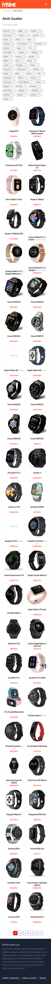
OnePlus (37, 90)
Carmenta (9, 82)
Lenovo (20, 56)
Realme (36, 52)
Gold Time (9, 90)
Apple (22, 31)
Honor (8, 39)
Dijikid (8, 61)
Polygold (21, 65)
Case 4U (9, 69)
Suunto (21, 95)
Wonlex (23, 90)
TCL (32, 48)
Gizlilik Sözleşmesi (10, 978)
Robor (31, 61)
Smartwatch (24, 44)
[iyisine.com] (9, 4)
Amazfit (9, 31)
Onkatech (9, 78)
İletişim (43, 978)
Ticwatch (40, 44)
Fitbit (20, 39)
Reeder (38, 69)
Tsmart (35, 78)
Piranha (21, 86)
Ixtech (8, 56)
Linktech (35, 95)
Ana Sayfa (6, 11)
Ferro (20, 61)
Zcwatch (34, 86)
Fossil (40, 82)
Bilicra (22, 78)
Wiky (19, 73)
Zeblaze (9, 44)
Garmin (38, 35)
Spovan (8, 48)
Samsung (9, 35)
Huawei (36, 31)
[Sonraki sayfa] (41, 933)
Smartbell (9, 52)
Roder (34, 65)
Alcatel (33, 56)
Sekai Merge (25, 82)
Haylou (23, 52)
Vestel (8, 73)
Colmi (31, 73)
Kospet (8, 86)
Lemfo (8, 65)
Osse (31, 39)
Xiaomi (24, 35)
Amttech (9, 95)
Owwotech (24, 69)
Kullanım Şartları (29, 978)
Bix (41, 73)
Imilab (8, 99)
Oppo (21, 48)
